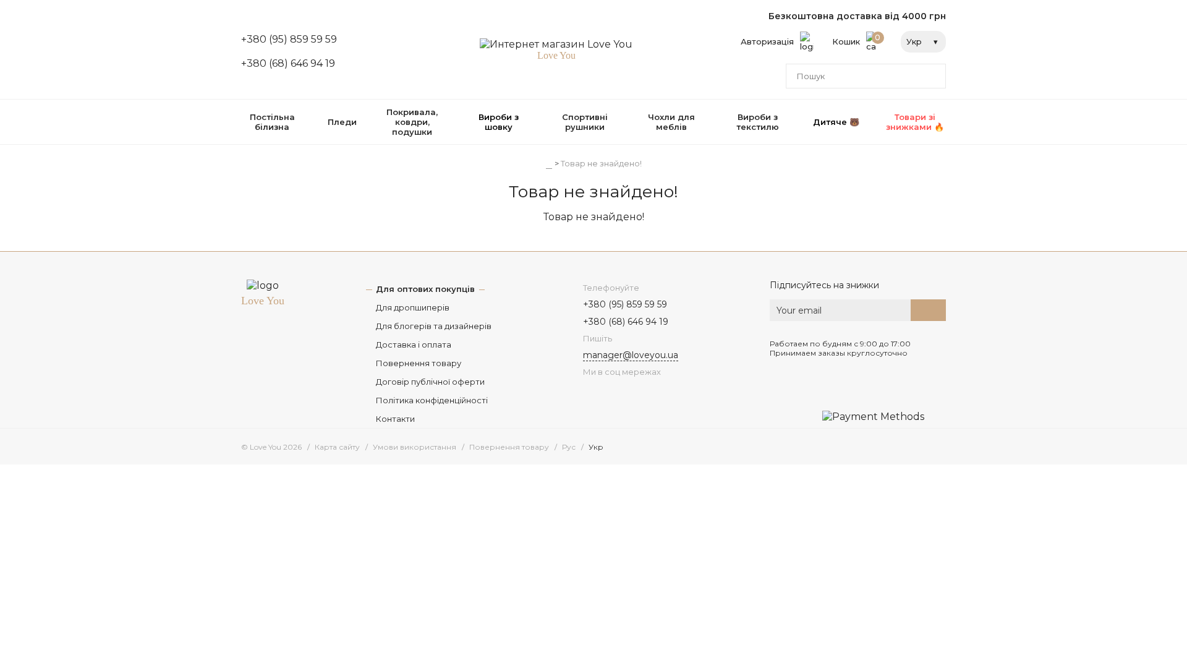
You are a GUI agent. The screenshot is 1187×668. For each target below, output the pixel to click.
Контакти (395, 419)
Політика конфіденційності (432, 400)
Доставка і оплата (413, 344)
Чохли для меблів (671, 122)
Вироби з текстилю (757, 122)
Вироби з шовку (499, 122)
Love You (262, 300)
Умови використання (414, 447)
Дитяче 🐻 (836, 122)
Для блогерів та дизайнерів (433, 326)
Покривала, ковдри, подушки (412, 122)
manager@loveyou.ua (630, 355)
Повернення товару (418, 363)
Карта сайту (337, 447)
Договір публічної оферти (430, 382)
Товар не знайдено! (601, 163)
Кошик (856, 39)
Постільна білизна (272, 122)
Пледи (342, 122)
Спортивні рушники (585, 122)
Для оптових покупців (425, 289)
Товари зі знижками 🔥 (915, 122)
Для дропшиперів (412, 307)
